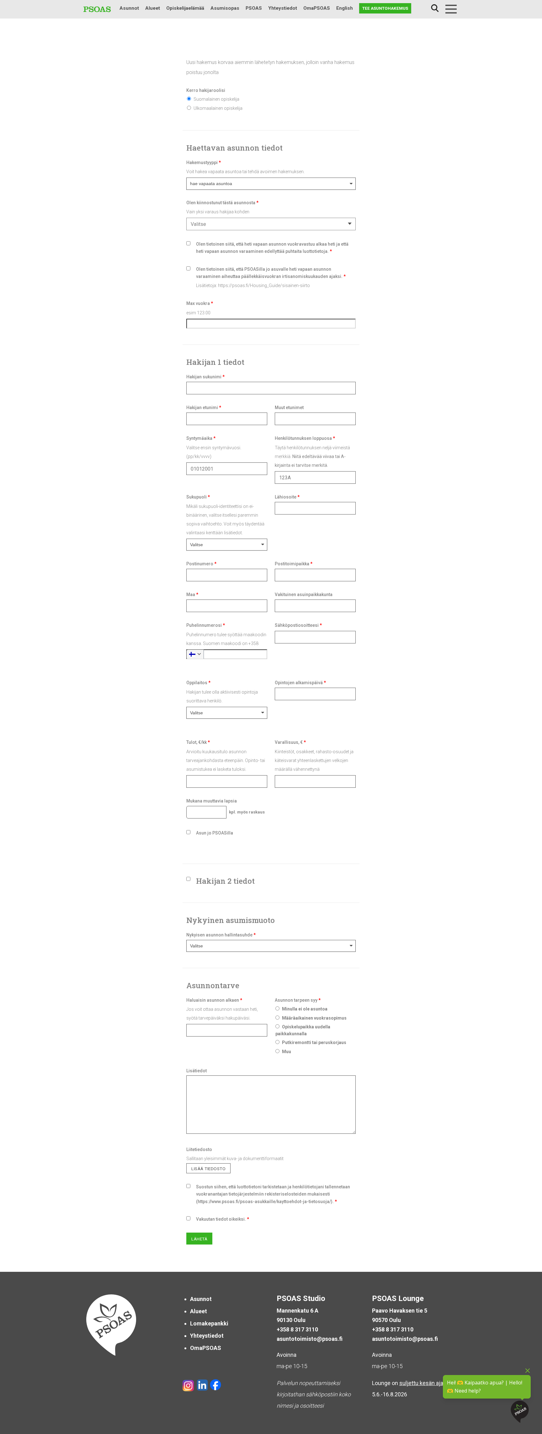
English (344, 8)
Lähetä (199, 1238)
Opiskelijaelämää (185, 8)
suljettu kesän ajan (422, 1383)
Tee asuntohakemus (385, 8)
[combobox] (271, 224)
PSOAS (254, 8)
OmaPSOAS (316, 8)
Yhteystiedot (282, 8)
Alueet (152, 8)
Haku (434, 8)
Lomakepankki (209, 1323)
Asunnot (129, 8)
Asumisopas (224, 8)
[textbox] (269, 224)
